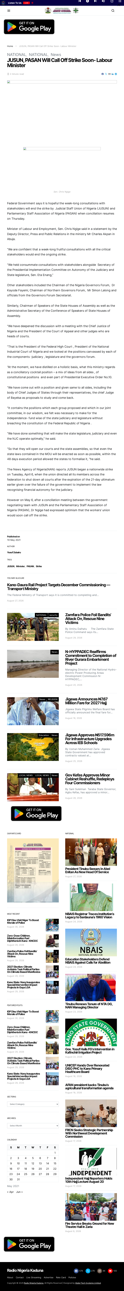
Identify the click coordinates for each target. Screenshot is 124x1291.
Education (44, 735)
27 (40, 1174)
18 (25, 1168)
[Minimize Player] (119, 5)
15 (55, 1163)
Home (10, 46)
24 (18, 1174)
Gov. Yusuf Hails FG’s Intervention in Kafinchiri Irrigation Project (89, 1050)
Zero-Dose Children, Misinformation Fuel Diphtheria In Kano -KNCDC (22, 938)
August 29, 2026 (15, 945)
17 (18, 1168)
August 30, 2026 (15, 926)
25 (25, 1174)
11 (26, 1163)
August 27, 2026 (73, 876)
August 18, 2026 (73, 1076)
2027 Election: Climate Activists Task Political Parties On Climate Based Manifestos (23, 969)
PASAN (30, 566)
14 (47, 1163)
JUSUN (10, 566)
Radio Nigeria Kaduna (33, 1283)
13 (40, 1163)
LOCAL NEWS (26, 775)
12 (32, 1163)
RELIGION (52, 699)
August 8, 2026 (73, 1231)
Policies (72, 1277)
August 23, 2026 (73, 1011)
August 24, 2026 (73, 921)
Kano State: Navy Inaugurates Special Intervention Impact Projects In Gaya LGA (23, 985)
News (56, 54)
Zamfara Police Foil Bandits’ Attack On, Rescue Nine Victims (22, 954)
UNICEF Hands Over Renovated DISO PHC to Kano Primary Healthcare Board (87, 1068)
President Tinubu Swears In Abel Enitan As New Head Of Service (87, 870)
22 (55, 1168)
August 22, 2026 (73, 1056)
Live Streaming (33, 1277)
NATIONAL (16, 54)
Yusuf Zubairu (14, 552)
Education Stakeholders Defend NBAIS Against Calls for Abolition (87, 960)
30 (11, 1179)
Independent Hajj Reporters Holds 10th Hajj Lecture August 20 (88, 1180)
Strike (39, 566)
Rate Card (61, 1277)
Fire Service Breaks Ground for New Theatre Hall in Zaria (89, 1225)
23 (11, 1174)
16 (11, 1168)
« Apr (10, 1191)
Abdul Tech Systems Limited (88, 1283)
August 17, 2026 (73, 1141)
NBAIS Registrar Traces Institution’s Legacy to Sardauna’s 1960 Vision (89, 915)
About (10, 1277)
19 (32, 1168)
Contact (20, 1277)
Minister (20, 566)
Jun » (19, 1191)
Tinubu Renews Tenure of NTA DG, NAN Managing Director (88, 1005)
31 (18, 1179)
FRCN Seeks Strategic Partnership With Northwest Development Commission (89, 1133)
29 (55, 1174)
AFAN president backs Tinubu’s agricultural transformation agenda (89, 1086)
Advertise (48, 1277)
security (53, 615)
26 (33, 1174)
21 (47, 1168)
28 (47, 1174)
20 (40, 1168)
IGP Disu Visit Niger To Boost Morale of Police (23, 921)
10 (18, 1163)
